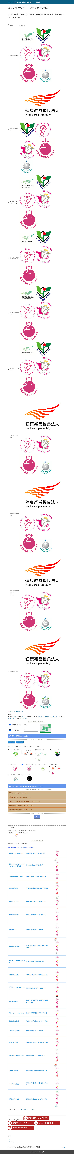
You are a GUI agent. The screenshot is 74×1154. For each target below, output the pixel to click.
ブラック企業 (27, 774)
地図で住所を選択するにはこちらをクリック (20, 736)
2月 (39, 716)
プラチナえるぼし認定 (16, 775)
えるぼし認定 (53, 765)
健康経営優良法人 (27, 751)
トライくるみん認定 (43, 765)
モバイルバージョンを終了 (37, 1152)
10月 (53, 716)
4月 (22, 716)
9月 (24, 716)
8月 (48, 716)
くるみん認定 (16, 765)
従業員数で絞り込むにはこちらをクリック (20, 797)
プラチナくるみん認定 (29, 765)
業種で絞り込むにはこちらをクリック (18, 793)
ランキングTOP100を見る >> (15, 711)
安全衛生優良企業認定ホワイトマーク (16, 750)
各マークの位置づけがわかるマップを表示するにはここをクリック (26, 786)
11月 (56, 716)
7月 (15, 716)
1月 (32, 716)
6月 (13, 716)
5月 (41, 716)
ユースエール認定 (57, 750)
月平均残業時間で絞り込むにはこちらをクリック (21, 805)
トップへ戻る (63, 1147)
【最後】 (33, 1109)
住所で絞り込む (15, 730)
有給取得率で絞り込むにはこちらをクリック (20, 810)
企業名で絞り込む (16, 724)
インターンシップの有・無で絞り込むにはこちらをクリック (24, 801)
